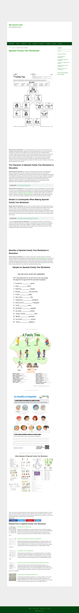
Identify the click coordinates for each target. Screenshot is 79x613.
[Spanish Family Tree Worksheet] (31, 298)
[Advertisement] (39, 11)
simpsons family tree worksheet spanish (38, 513)
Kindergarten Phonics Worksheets (25, 550)
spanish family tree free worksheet (26, 515)
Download (23, 43)
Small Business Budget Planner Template (63, 63)
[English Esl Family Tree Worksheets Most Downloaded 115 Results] (37, 475)
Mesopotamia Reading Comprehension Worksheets (29, 538)
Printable (35, 43)
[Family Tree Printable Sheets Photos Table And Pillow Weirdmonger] (37, 463)
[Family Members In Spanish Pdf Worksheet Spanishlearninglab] (31, 421)
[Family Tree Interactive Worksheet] (31, 360)
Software (48, 43)
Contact (48, 608)
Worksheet (11, 43)
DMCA (30, 608)
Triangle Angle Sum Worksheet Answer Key (27, 574)
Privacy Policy (36, 608)
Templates (41, 43)
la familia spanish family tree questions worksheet (37, 512)
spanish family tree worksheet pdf (27, 516)
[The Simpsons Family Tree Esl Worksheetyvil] (25, 486)
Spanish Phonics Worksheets (24, 527)
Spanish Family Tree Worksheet (26, 192)
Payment (60, 43)
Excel (29, 43)
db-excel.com (16, 24)
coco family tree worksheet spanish (18, 512)
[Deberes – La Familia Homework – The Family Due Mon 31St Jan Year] (37, 486)
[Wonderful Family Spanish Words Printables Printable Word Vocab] (14, 463)
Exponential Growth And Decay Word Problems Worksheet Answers (33, 562)
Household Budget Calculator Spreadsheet (63, 66)
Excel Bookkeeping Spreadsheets (61, 57)
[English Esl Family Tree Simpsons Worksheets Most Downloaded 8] (14, 475)
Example (54, 43)
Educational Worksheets (41, 258)
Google (18, 43)
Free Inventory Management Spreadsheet (63, 60)
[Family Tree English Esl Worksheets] (25, 463)
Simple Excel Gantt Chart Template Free (62, 69)
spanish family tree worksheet (40, 515)
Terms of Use (43, 608)
